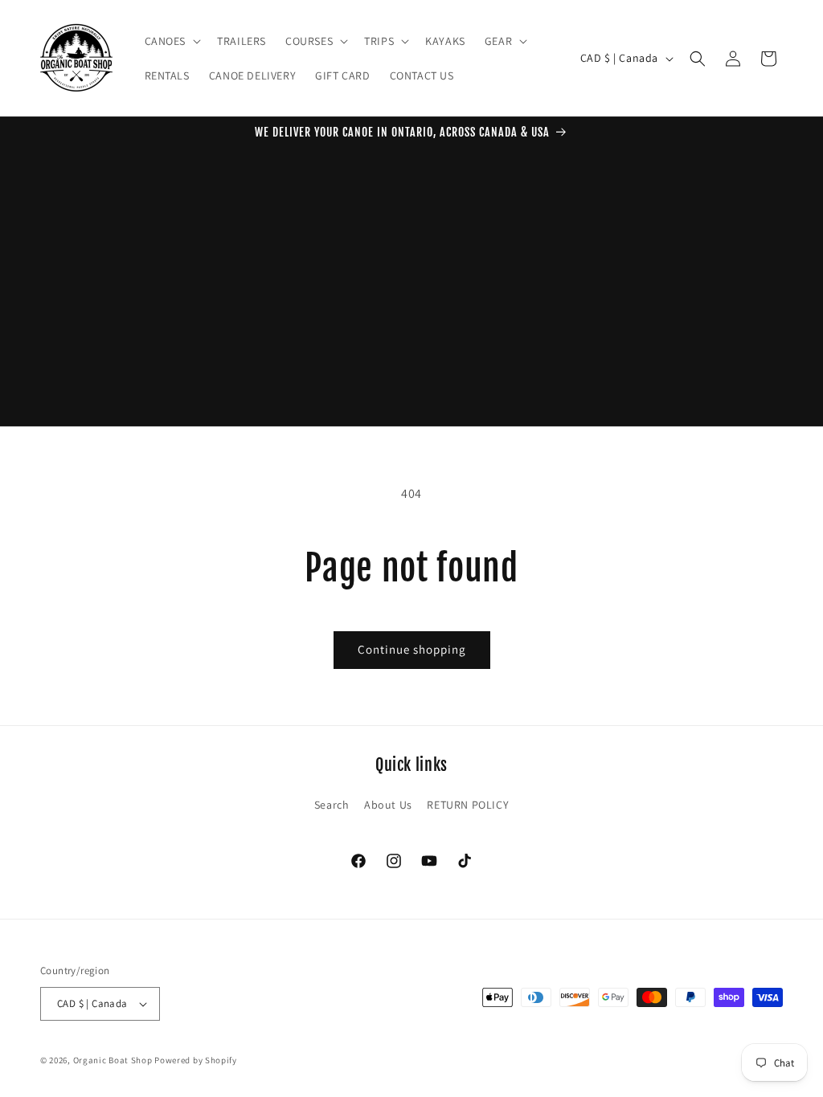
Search (332, 804)
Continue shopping (412, 649)
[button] (171, 41)
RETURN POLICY (468, 804)
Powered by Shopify (195, 1060)
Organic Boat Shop (114, 1060)
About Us (388, 804)
